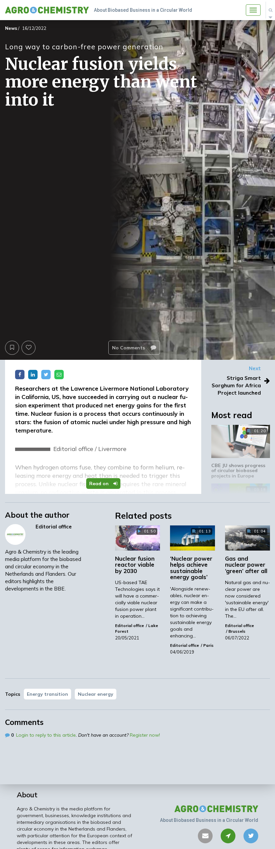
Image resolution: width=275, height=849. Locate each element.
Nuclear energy (95, 694)
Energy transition (47, 694)
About (27, 794)
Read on (99, 483)
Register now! (145, 735)
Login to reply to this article (46, 735)
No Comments (129, 348)
